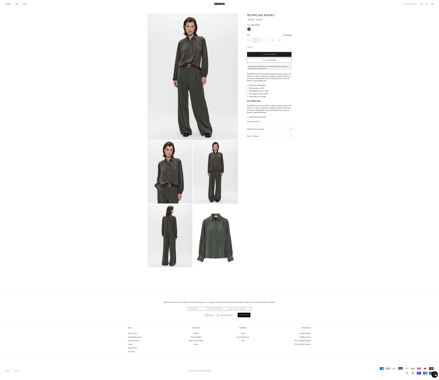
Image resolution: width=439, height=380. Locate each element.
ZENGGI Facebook (305, 337)
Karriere (196, 344)
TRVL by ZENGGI (196, 337)
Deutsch (16, 371)
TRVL (16, 4)
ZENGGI (8, 4)
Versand (130, 344)
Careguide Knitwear (133, 341)
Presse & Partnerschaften (196, 341)
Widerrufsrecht (132, 348)
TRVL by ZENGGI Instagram (303, 341)
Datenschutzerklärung (243, 337)
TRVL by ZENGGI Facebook (302, 344)
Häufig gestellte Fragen (135, 337)
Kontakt (243, 333)
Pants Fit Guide (132, 333)
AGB (243, 341)
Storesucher (131, 352)
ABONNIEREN (244, 315)
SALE (24, 4)
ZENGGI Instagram (305, 333)
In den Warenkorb (269, 54)
